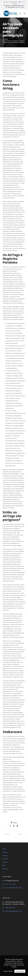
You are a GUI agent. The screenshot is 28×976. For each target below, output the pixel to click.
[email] (19, 2)
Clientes (4, 862)
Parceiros (5, 859)
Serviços (4, 852)
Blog (6, 39)
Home (4, 849)
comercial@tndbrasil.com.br (17, 5)
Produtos (5, 855)
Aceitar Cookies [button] (20, 971)
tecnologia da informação (11, 42)
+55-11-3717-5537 (19, 7)
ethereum (21, 41)
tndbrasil (22, 42)
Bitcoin (7, 41)
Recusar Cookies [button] (8, 971)
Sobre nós (5, 869)
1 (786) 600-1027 (10, 908)
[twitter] (13, 3)
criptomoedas (14, 41)
